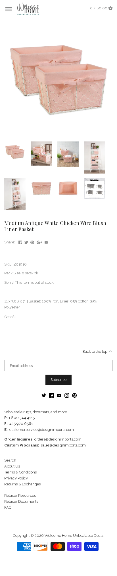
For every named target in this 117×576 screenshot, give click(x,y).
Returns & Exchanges (22, 484)
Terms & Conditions (20, 472)
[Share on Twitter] (26, 241)
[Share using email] (46, 241)
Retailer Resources (20, 495)
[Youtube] (59, 395)
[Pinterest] (74, 395)
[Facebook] (51, 395)
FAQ (7, 507)
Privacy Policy (16, 478)
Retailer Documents (21, 501)
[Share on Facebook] (20, 241)
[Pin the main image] (32, 241)
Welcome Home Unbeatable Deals (74, 535)
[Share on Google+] (39, 241)
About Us (12, 466)
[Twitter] (43, 395)
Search (10, 460)
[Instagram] (66, 395)
